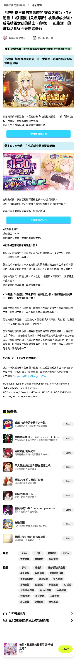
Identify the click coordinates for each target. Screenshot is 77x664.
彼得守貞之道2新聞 (14, 5)
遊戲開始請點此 (38, 133)
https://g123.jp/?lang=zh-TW (30, 376)
